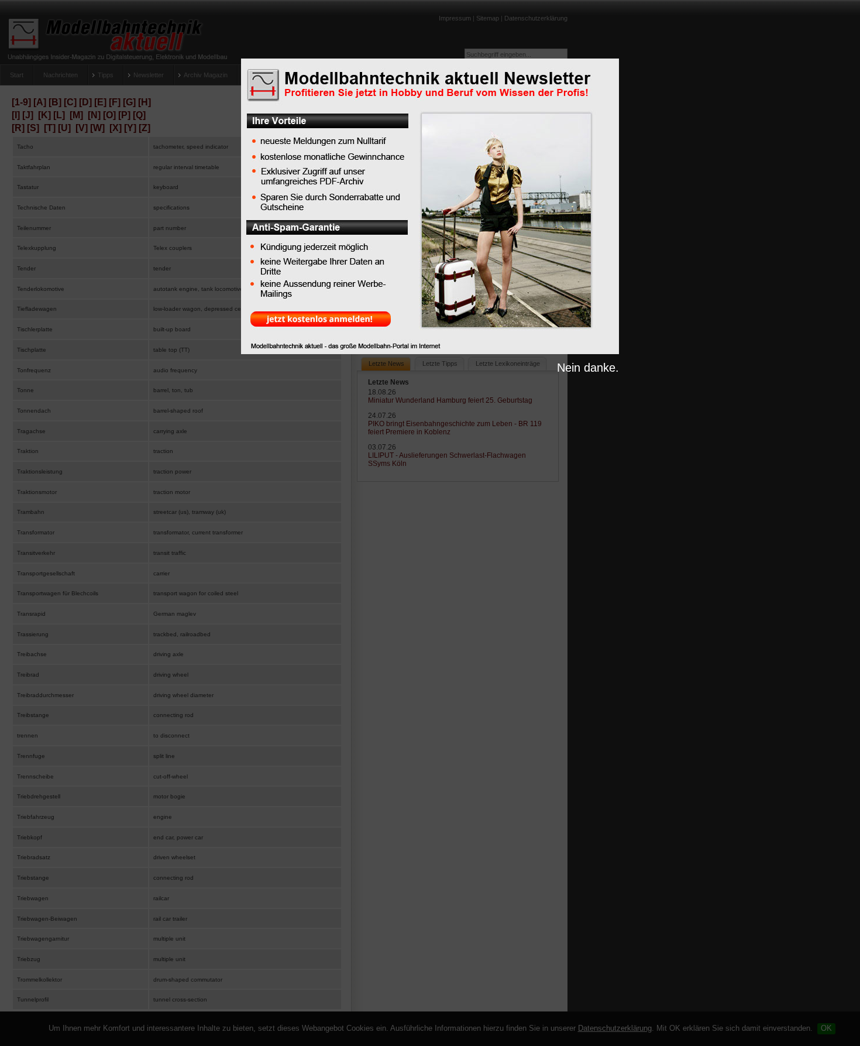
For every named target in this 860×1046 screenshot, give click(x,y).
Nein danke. (588, 367)
